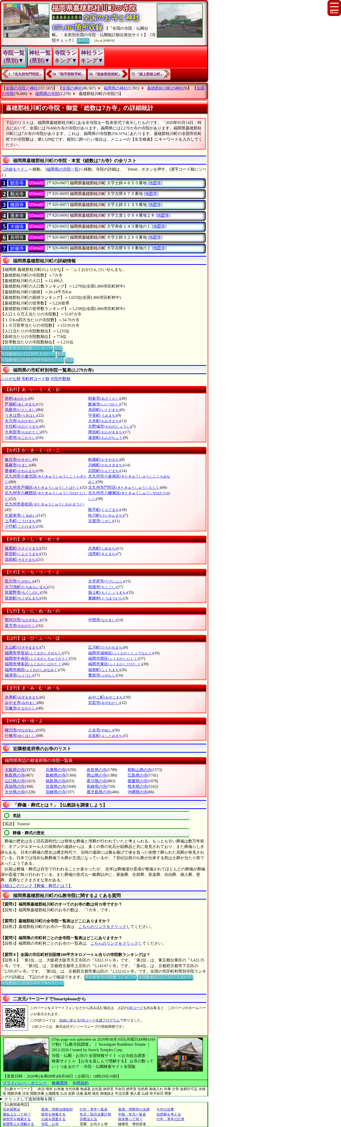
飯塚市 (104, 404)
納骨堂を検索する (17, 1119)
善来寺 (17, 215)
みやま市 (21, 703)
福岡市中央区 (37, 658)
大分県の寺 (15, 792)
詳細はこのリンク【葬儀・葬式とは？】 (36, 886)
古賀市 (100, 521)
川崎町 (106, 465)
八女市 (100, 730)
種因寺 (17, 204)
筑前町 (22, 598)
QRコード (135, 1008)
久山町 (22, 647)
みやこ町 (106, 697)
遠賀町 (106, 437)
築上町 (107, 592)
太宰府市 (106, 581)
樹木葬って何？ (130, 1119)
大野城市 (109, 426)
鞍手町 (104, 510)
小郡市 (21, 437)
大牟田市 (23, 432)
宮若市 (104, 703)
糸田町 (104, 410)
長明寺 (17, 237)
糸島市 (21, 410)
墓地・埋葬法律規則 (57, 1109)
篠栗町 (22, 548)
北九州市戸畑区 (43, 487)
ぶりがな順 (10, 379)
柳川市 (21, 730)
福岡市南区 (32, 670)
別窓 (58, 348)
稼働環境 (60, 1083)
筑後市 (102, 587)
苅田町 (104, 471)
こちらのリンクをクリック (102, 926)
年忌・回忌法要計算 (95, 1114)
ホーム (83, 40)
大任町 (22, 426)
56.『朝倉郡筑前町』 (105, 74)
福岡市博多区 (34, 664)
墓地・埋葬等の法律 (134, 1109)
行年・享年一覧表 (94, 1109)
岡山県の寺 (97, 775)
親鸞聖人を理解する (18, 1124)
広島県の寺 (138, 775)
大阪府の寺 (15, 770)
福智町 (104, 670)
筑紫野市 (23, 592)
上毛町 (21, 521)
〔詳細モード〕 (14, 169)
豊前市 (102, 675)
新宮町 (22, 554)
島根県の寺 (56, 775)
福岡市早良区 (34, 653)
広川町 (106, 647)
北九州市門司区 (124, 487)
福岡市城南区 (120, 653)
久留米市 (21, 515)
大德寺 (17, 226)
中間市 (102, 620)
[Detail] (36, 182)
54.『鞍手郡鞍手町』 (68, 74)
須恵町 (102, 554)
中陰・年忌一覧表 (132, 1114)
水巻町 (22, 697)
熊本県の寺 (138, 786)
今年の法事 (165, 1109)
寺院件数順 (60, 379)
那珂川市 (23, 620)
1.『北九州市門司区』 (25, 74)
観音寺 (17, 183)
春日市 (19, 459)
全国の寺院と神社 (22, 88)
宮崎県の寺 (56, 792)
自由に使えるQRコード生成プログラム (89, 1020)
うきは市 (21, 415)
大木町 (104, 421)
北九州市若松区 (44, 504)
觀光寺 (17, 194)
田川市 (19, 581)
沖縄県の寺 (138, 792)
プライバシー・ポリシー (25, 1083)
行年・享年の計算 (170, 1119)
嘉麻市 (17, 465)
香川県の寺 (97, 781)
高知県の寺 (15, 786)
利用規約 (81, 1083)
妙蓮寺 (17, 248)
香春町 (21, 471)
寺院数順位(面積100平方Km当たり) (32, 360)
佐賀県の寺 (56, 786)
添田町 (21, 559)
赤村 (17, 398)
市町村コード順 (35, 379)
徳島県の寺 (56, 781)
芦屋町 (21, 404)
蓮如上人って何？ (17, 1114)
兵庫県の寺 (56, 770)
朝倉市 (104, 398)
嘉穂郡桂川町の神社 (165, 88)
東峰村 (106, 598)
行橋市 (21, 735)
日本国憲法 (11, 1109)
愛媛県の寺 (138, 781)
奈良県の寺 (97, 770)
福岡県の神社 (116, 88)
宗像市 (21, 708)
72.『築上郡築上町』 (147, 74)
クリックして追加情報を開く (30, 1099)
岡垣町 (106, 432)
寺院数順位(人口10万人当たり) (28, 354)
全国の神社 (72, 88)
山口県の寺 (15, 781)
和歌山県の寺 (140, 770)
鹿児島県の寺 (99, 792)
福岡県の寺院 (47, 94)
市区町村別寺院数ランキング (27, 348)
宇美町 (102, 415)
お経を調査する (53, 1119)
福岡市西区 (113, 658)
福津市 (19, 675)
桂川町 (106, 515)
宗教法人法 (88, 1119)
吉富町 (106, 735)
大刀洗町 (26, 587)
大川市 (21, 421)
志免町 (102, 548)
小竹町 (21, 526)
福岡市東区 (115, 664)
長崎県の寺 (97, 786)
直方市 (21, 625)
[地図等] (155, 183)
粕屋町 (104, 459)
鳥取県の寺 (15, 775)
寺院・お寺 (50, 1124)
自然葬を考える (169, 1114)
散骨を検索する (53, 1114)
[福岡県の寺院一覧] (62, 169)
